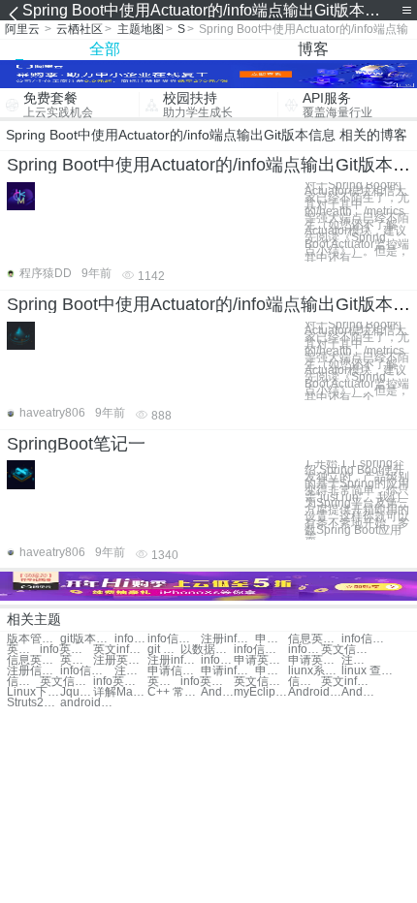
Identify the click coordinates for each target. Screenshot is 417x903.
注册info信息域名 (227, 639)
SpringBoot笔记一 (76, 443)
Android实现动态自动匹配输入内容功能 (357, 692)
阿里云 (22, 29)
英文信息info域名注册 (66, 681)
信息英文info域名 (314, 639)
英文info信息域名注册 (347, 681)
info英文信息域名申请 (207, 681)
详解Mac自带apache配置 (119, 692)
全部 (104, 49)
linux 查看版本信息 (368, 671)
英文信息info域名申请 (260, 681)
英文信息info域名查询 (347, 649)
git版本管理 (86, 639)
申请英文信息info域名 (314, 660)
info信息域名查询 (174, 639)
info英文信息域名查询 (304, 649)
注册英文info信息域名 (357, 660)
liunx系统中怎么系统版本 (314, 671)
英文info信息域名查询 (76, 660)
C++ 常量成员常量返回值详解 (174, 692)
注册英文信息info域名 (119, 660)
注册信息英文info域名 (33, 671)
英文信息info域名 (23, 649)
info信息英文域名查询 (260, 649)
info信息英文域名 (368, 639)
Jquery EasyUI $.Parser (76, 692)
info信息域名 (130, 639)
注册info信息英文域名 (174, 660)
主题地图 (140, 29)
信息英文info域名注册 (23, 681)
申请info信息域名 (271, 639)
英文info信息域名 (119, 649)
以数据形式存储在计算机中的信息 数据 (207, 649)
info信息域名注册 (86, 671)
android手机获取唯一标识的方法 (86, 703)
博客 (313, 49)
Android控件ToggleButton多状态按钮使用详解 (217, 692)
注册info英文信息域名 (130, 671)
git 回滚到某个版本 (163, 649)
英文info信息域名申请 (163, 681)
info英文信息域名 (66, 649)
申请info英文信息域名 (227, 671)
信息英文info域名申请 (304, 681)
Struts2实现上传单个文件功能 (33, 703)
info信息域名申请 (217, 660)
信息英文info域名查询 (33, 660)
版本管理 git (33, 639)
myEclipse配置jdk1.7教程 (260, 692)
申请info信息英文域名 (271, 671)
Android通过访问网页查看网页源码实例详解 (314, 692)
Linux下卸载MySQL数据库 (33, 692)
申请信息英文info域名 (174, 671)
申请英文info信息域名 (260, 660)
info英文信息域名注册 (119, 681)
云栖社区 (79, 29)
